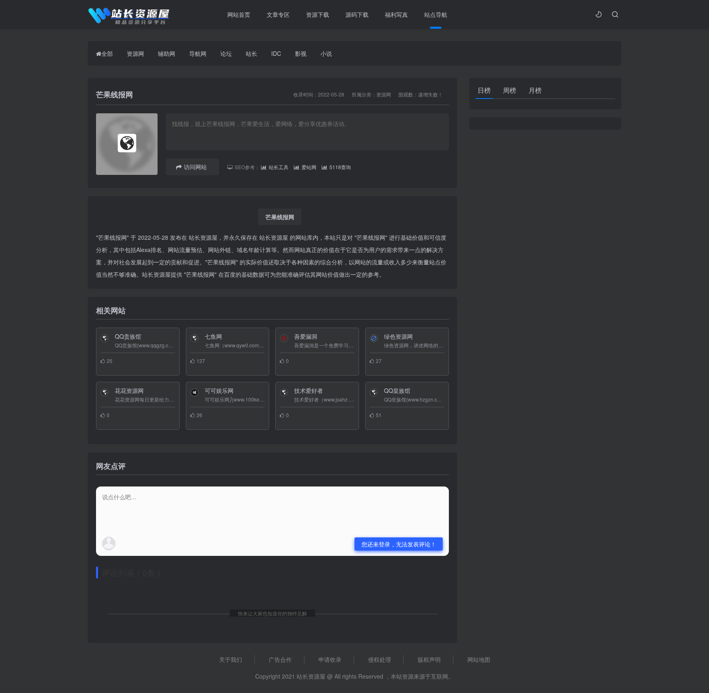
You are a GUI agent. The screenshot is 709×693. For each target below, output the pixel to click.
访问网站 (195, 167)
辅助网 (166, 53)
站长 (251, 53)
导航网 (197, 53)
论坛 (226, 53)
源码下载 (356, 14)
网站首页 (238, 14)
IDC (276, 53)
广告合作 (280, 659)
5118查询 (340, 166)
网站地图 (478, 659)
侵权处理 (379, 659)
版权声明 (429, 659)
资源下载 (317, 14)
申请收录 (329, 659)
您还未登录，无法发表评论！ (398, 544)
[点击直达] (99, 367)
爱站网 (309, 166)
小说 (326, 53)
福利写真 (396, 14)
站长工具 (278, 166)
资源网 (135, 53)
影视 (300, 53)
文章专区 (278, 14)
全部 (107, 53)
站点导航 (435, 14)
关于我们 (230, 659)
